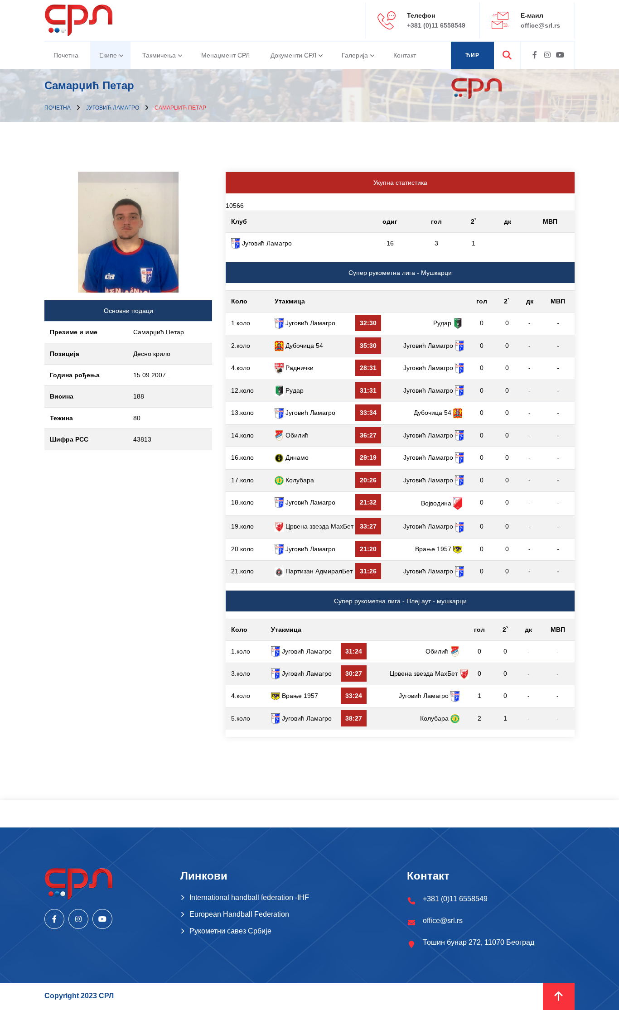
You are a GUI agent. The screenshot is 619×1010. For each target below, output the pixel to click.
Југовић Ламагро (112, 108)
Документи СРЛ (293, 55)
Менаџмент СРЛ (225, 55)
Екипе (108, 55)
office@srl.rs (540, 25)
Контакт (404, 55)
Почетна (65, 55)
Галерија (355, 55)
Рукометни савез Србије (230, 931)
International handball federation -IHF (249, 897)
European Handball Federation (239, 914)
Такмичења (159, 55)
